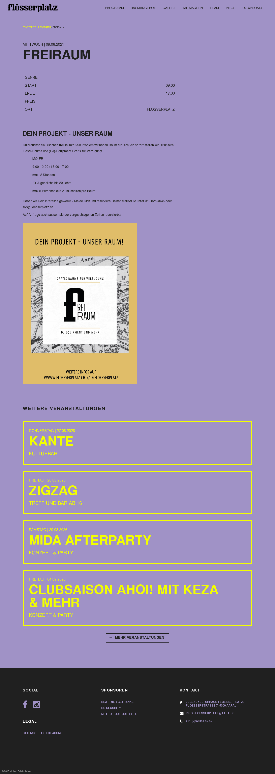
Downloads (253, 8)
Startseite (29, 28)
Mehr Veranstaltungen (139, 638)
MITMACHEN (193, 8)
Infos (231, 8)
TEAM (214, 8)
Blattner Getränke (117, 702)
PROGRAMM (114, 8)
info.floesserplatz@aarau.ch (211, 713)
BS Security (111, 708)
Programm (44, 28)
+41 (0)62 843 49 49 (199, 721)
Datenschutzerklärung (42, 733)
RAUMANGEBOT (143, 8)
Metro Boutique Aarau (120, 714)
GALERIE (170, 8)
